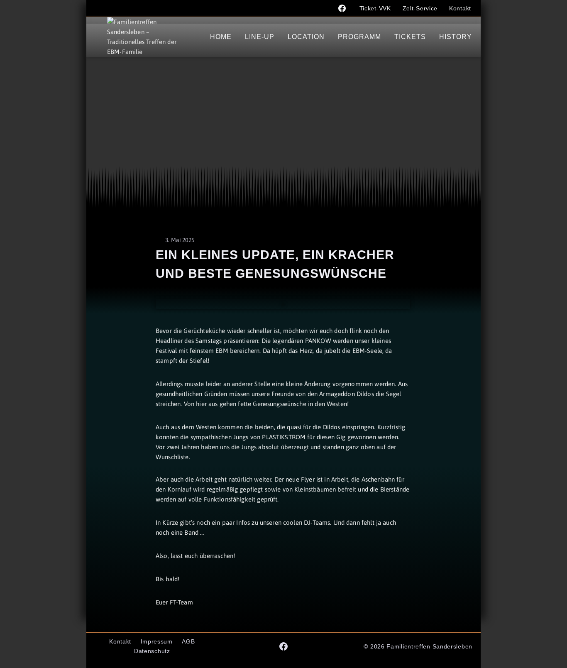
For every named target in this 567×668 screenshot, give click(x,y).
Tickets (410, 36)
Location (306, 36)
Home (221, 36)
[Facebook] (342, 8)
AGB (188, 641)
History (455, 36)
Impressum (157, 641)
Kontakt (460, 8)
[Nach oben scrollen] (536, 654)
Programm (359, 36)
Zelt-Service (420, 8)
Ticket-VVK (375, 8)
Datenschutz (152, 651)
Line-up (259, 36)
